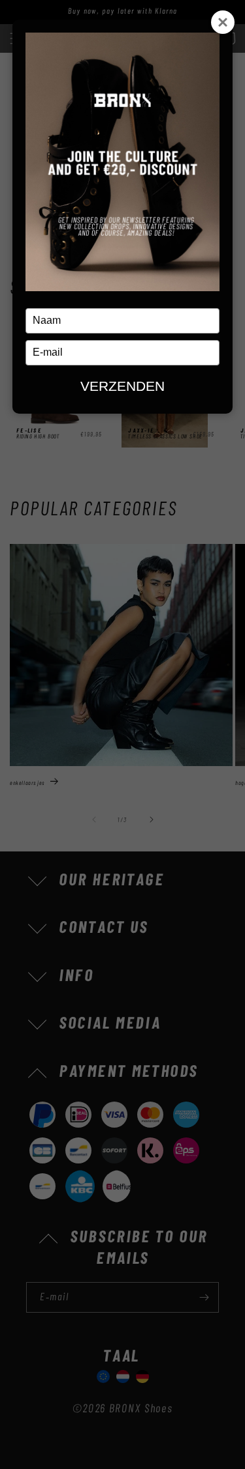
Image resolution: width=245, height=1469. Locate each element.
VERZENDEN (122, 385)
